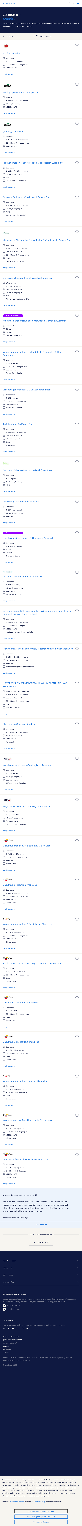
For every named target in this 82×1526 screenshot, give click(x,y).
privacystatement (10, 1343)
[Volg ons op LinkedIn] (4, 1328)
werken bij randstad (11, 1336)
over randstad (8, 1282)
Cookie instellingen (41, 1522)
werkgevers (7, 1268)
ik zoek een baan (9, 1261)
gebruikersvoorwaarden (12, 1340)
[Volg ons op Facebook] (9, 1328)
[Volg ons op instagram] (23, 1328)
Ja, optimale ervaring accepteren (41, 1511)
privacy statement (17, 1502)
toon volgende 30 (41, 1242)
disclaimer (7, 1349)
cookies (6, 1346)
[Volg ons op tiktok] (27, 1328)
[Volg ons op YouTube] (13, 1328)
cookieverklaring (38, 1502)
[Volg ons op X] (18, 1328)
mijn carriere (8, 1275)
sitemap (6, 1352)
